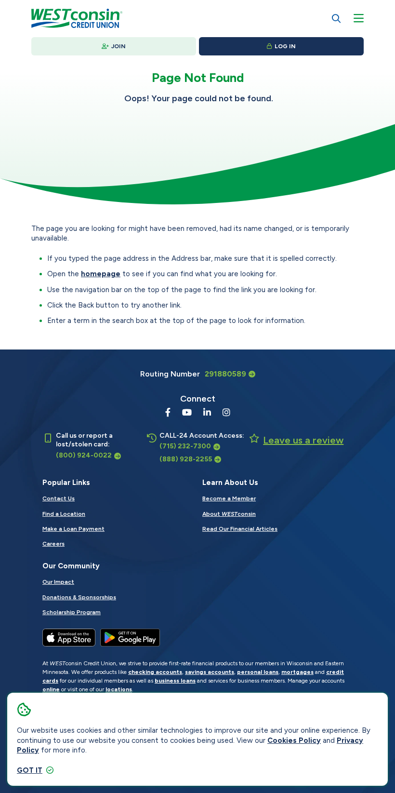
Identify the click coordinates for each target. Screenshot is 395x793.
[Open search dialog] (336, 18)
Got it (29, 770)
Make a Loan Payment (73, 528)
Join (118, 46)
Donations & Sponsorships (79, 597)
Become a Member (229, 498)
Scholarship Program (71, 612)
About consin (229, 514)
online (51, 689)
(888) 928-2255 (185, 459)
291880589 (225, 373)
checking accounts (155, 672)
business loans (175, 680)
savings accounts (209, 672)
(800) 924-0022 (84, 455)
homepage (100, 273)
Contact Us (58, 498)
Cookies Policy (294, 740)
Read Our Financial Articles (239, 528)
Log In (285, 46)
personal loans (257, 672)
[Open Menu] (359, 18)
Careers (53, 543)
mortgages (297, 672)
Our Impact (58, 581)
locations (118, 689)
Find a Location (63, 514)
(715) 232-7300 (185, 446)
